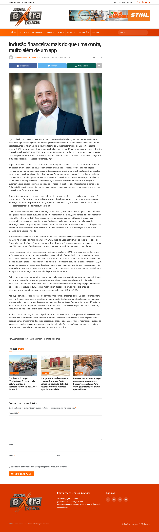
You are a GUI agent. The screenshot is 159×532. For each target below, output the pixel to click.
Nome (12, 444)
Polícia (96, 32)
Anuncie (20, 2)
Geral (49, 32)
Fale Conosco (29, 2)
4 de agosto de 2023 (49, 57)
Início (13, 32)
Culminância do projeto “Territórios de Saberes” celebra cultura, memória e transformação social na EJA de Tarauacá (22, 384)
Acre (60, 32)
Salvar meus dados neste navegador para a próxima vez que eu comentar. (39, 467)
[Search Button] (146, 32)
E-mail (12, 455)
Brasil (70, 32)
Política (23, 32)
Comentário (14, 413)
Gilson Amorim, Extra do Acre (27, 57)
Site (58, 456)
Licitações (37, 32)
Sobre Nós (12, 2)
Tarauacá (82, 32)
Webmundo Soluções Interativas (39, 524)
